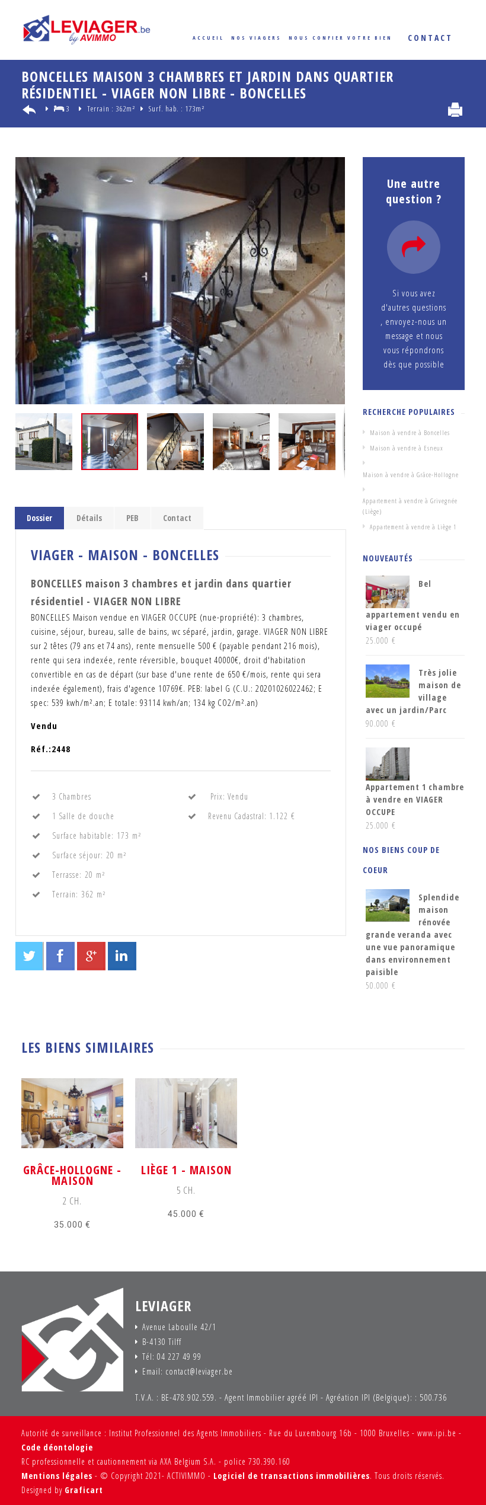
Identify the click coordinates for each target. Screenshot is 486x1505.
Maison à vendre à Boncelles (410, 432)
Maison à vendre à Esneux (406, 447)
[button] (334, 167)
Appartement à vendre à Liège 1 (413, 526)
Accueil (208, 37)
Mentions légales (56, 1475)
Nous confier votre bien (340, 37)
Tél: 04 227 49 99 (172, 1356)
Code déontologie (57, 1447)
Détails (89, 517)
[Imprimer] (455, 110)
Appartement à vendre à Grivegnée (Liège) (410, 506)
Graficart (84, 1490)
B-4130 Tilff (161, 1342)
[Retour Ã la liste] (30, 111)
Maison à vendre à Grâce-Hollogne (411, 474)
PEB (132, 517)
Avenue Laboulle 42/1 (179, 1327)
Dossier (39, 517)
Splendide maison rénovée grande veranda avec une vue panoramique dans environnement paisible (412, 934)
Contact (177, 517)
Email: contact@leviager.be (187, 1371)
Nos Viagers (256, 37)
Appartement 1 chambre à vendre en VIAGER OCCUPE (415, 799)
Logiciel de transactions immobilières (291, 1475)
